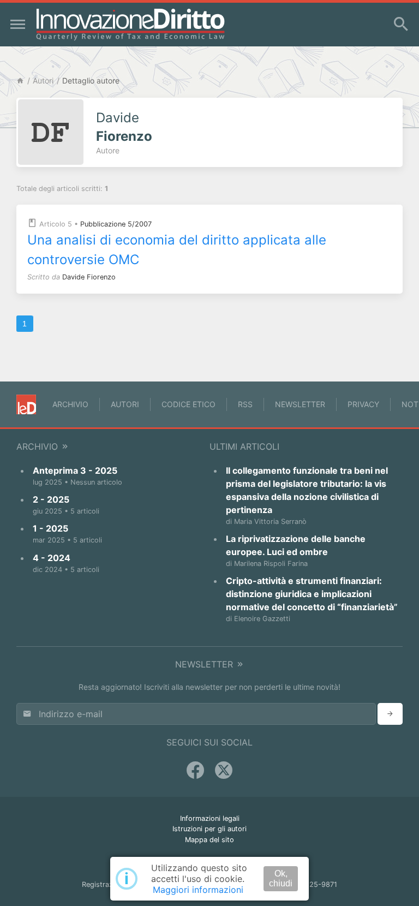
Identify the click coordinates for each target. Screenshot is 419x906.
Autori (43, 80)
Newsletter (300, 404)
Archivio (70, 404)
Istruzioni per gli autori (209, 829)
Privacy (363, 404)
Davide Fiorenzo (89, 277)
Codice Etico (188, 404)
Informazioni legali (210, 818)
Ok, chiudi (280, 878)
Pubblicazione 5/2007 (116, 224)
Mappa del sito (209, 840)
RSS (245, 404)
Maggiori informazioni (198, 889)
